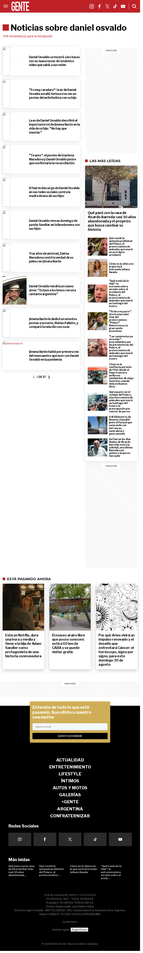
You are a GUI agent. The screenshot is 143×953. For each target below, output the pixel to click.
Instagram (92, 7)
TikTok (116, 7)
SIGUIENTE (49, 377)
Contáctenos (70, 921)
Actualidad (70, 760)
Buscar (134, 6)
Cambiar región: (61, 929)
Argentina (73, 10)
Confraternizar (59, 14)
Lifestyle (39, 6)
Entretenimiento (70, 766)
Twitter (108, 7)
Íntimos (54, 6)
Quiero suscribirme (70, 736)
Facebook (100, 7)
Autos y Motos (74, 6)
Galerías (43, 10)
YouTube (124, 7)
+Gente (58, 10)
